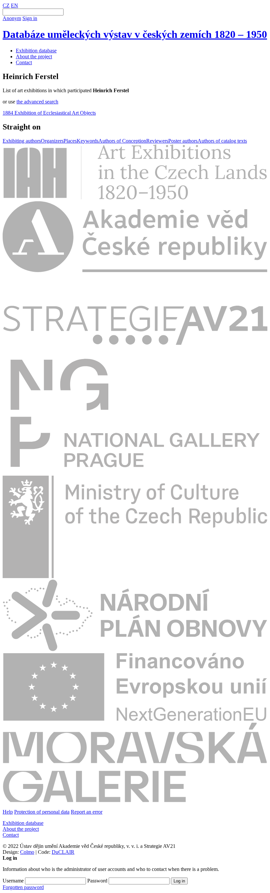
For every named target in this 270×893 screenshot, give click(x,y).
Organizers (52, 141)
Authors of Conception (122, 141)
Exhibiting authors (22, 141)
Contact (24, 62)
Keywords (87, 141)
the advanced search (37, 101)
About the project (34, 56)
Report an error (86, 812)
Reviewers (157, 141)
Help (8, 812)
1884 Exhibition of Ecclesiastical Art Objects (49, 113)
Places (70, 141)
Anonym (12, 18)
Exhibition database (36, 50)
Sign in (29, 18)
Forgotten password (23, 887)
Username (13, 880)
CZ (6, 5)
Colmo (27, 852)
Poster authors (183, 141)
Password (97, 880)
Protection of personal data (41, 812)
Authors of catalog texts (222, 141)
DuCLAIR (63, 852)
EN (14, 5)
